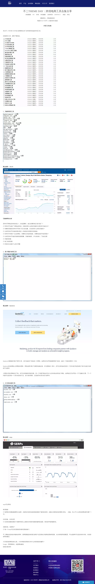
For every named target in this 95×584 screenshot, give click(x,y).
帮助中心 (36, 574)
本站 (68, 14)
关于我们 (36, 565)
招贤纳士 (36, 567)
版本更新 (36, 572)
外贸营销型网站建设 (54, 565)
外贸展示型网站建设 (54, 567)
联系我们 (36, 570)
